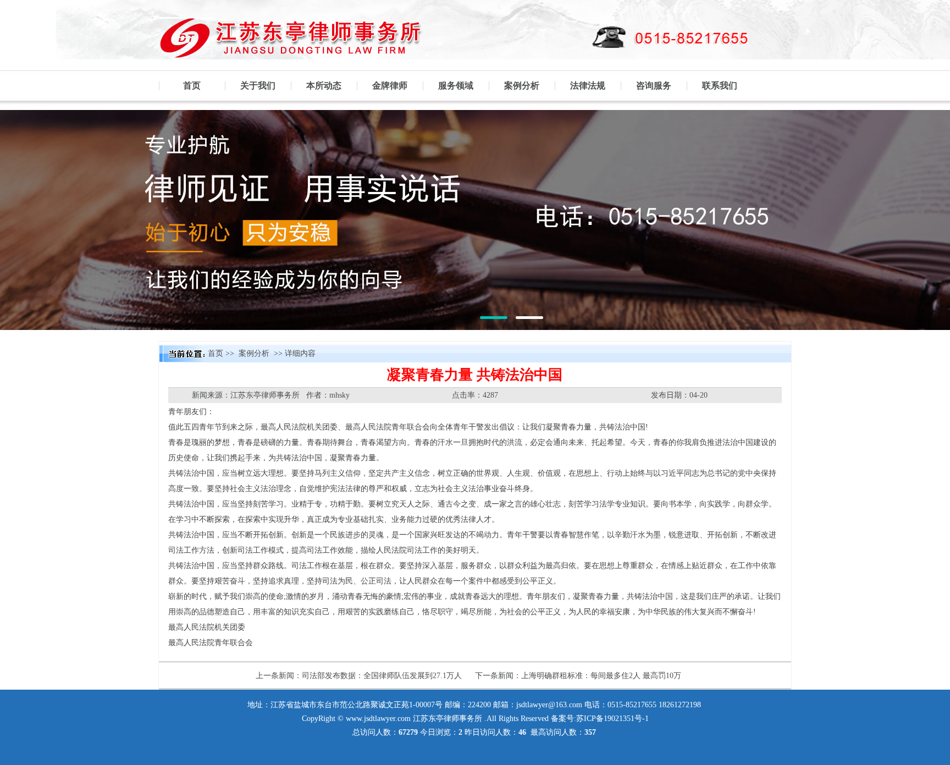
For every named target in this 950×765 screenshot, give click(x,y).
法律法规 (587, 85)
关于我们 (257, 85)
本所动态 (323, 85)
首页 (192, 85)
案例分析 (521, 85)
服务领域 (455, 85)
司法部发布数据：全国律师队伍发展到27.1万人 (382, 676)
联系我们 (719, 85)
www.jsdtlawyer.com (378, 718)
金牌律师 (389, 85)
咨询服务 (653, 85)
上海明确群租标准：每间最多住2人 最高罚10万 (601, 676)
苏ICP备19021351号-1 (612, 718)
